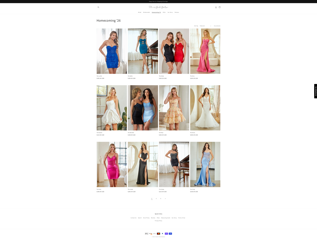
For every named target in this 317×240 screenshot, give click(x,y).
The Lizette (130, 189)
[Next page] (165, 198)
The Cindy (192, 189)
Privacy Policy (158, 220)
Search (140, 218)
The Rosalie (99, 132)
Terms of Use (181, 218)
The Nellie (130, 76)
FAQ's (158, 218)
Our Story (174, 218)
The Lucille (99, 76)
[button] (98, 7)
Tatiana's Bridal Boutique (160, 236)
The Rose (161, 132)
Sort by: (196, 26)
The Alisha (161, 76)
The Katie (99, 189)
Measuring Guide (165, 218)
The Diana (192, 132)
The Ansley (161, 189)
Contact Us (133, 218)
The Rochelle (131, 132)
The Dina (192, 76)
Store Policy (146, 218)
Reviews (153, 218)
